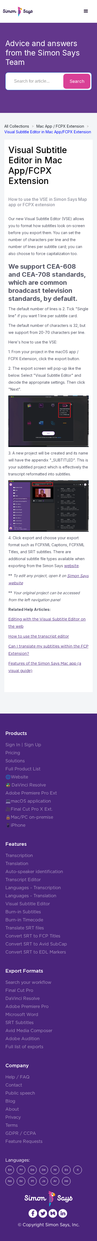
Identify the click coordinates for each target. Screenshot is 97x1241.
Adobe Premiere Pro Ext (31, 793)
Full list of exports (24, 1047)
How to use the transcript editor (38, 636)
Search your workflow (28, 982)
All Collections (16, 126)
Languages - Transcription (33, 888)
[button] (86, 11)
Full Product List (22, 769)
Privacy (13, 1117)
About (12, 1109)
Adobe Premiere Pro (26, 1006)
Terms (11, 1125)
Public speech (20, 1093)
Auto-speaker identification (34, 872)
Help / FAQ (17, 1077)
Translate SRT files (24, 928)
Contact (13, 1085)
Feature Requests (24, 1141)
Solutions (15, 761)
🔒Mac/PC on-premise (29, 817)
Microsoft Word (21, 1015)
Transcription (19, 856)
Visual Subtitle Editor (27, 904)
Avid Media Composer (28, 1031)
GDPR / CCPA (20, 1133)
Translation (16, 864)
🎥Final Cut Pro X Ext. (29, 809)
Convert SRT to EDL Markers (35, 952)
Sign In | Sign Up (23, 745)
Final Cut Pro (19, 990)
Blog (10, 1101)
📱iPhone (15, 825)
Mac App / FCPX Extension (60, 126)
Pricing (12, 753)
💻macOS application (28, 801)
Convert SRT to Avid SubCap (36, 944)
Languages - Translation (30, 896)
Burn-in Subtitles (23, 912)
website (71, 566)
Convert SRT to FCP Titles (32, 936)
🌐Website (16, 777)
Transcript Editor (23, 880)
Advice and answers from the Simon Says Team (42, 53)
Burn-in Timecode (24, 920)
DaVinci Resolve (29, 785)
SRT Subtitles (19, 1023)
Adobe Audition (22, 1039)
